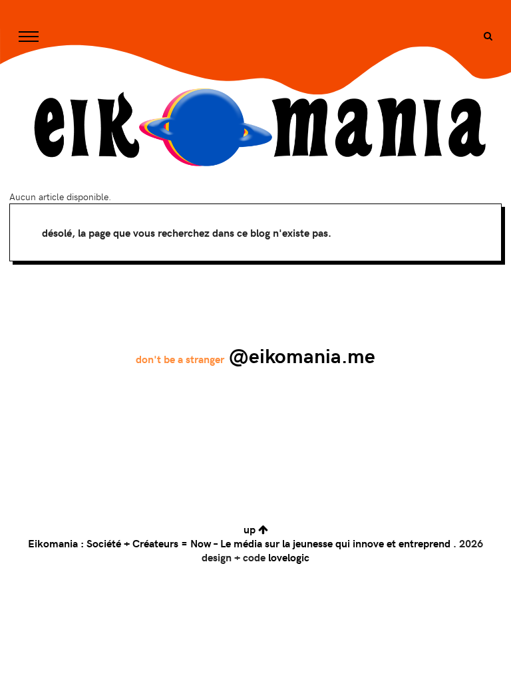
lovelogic (288, 557)
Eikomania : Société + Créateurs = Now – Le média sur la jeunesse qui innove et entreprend (239, 543)
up (251, 529)
